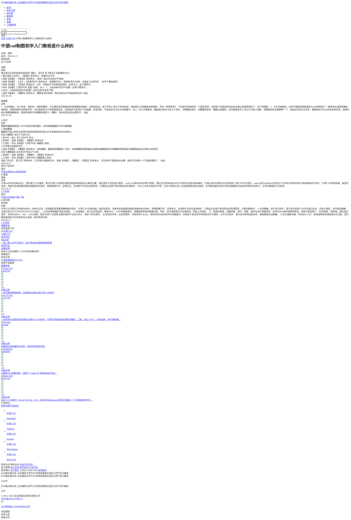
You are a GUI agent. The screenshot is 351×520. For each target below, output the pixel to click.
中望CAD (10, 38)
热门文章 (15, 467)
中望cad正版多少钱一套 (12, 197)
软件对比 (24, 467)
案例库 (10, 16)
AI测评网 (11, 25)
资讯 (9, 19)
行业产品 (33, 467)
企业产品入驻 (26, 464)
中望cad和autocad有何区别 (13, 171)
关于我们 (14, 470)
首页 (9, 7)
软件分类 (11, 10)
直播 (9, 22)
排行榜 (10, 13)
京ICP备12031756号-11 (12, 499)
